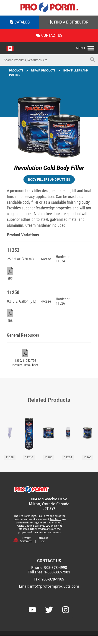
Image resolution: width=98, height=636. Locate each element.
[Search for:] (43, 60)
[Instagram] (65, 610)
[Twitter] (49, 610)
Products (16, 70)
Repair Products (43, 70)
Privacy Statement (26, 539)
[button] (87, 47)
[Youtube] (32, 610)
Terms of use (42, 539)
